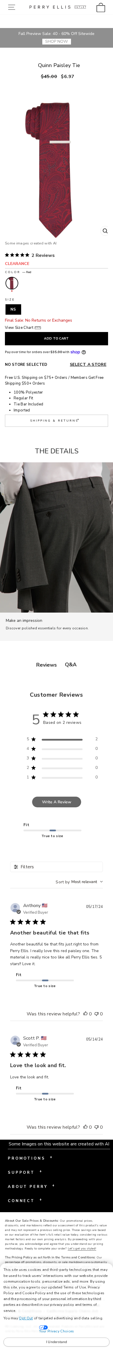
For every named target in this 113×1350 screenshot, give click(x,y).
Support (25, 1172)
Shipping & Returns (55, 420)
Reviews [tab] (46, 664)
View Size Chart (19, 327)
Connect (25, 1200)
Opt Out (26, 1318)
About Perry (31, 1186)
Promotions (30, 1158)
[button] (13, 7)
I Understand (56, 1342)
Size (10, 300)
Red (12, 283)
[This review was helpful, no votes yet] (85, 1014)
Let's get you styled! (82, 1249)
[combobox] (79, 881)
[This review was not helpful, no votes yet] (96, 1014)
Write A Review (56, 802)
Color (18, 272)
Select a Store (88, 364)
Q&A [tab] (70, 664)
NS (13, 309)
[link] (102, 7)
